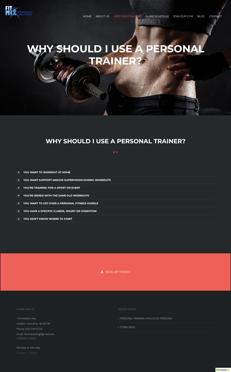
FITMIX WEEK (127, 327)
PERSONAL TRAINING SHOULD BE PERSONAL (146, 318)
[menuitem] (87, 16)
